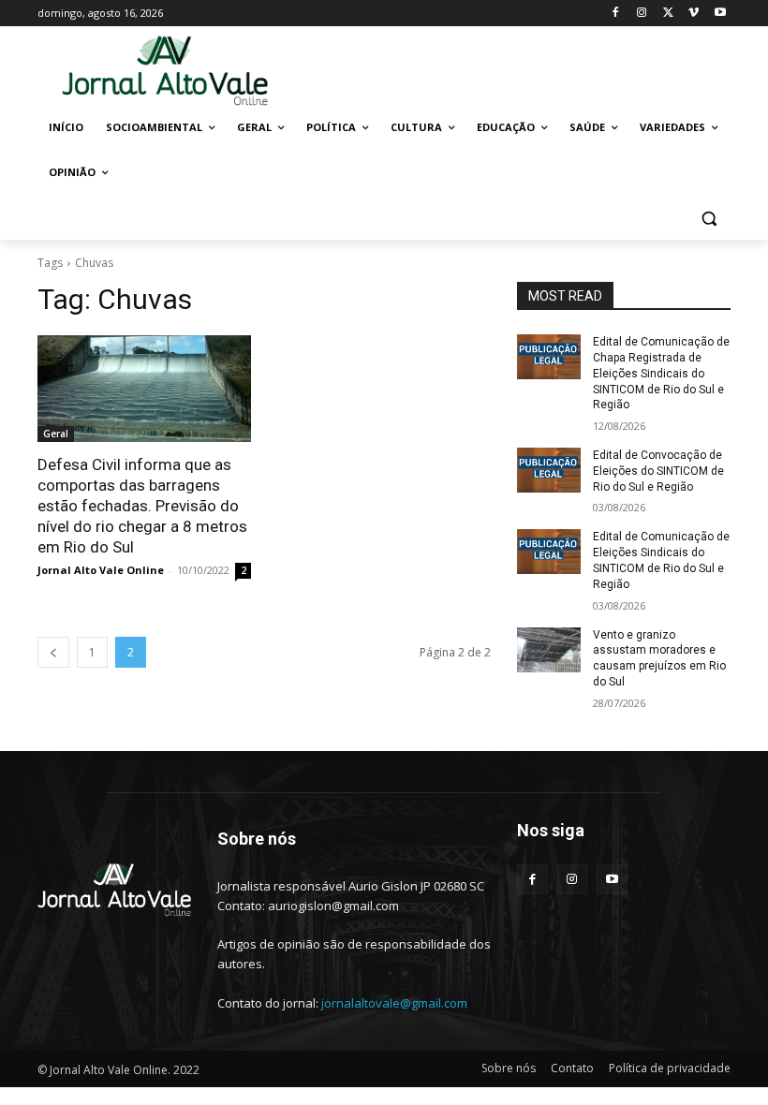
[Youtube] (720, 13)
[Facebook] (616, 13)
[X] (668, 13)
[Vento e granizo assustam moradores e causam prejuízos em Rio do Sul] (549, 649)
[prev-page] (53, 652)
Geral (55, 433)
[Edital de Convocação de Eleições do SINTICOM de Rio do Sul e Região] (549, 470)
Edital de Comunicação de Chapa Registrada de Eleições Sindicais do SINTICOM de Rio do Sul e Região (661, 373)
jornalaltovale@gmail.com (394, 1002)
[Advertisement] (511, 69)
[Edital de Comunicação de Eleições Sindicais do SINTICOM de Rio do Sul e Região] (549, 551)
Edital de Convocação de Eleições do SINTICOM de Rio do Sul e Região (658, 471)
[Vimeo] (693, 13)
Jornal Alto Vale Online (100, 570)
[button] (709, 218)
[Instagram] (642, 13)
